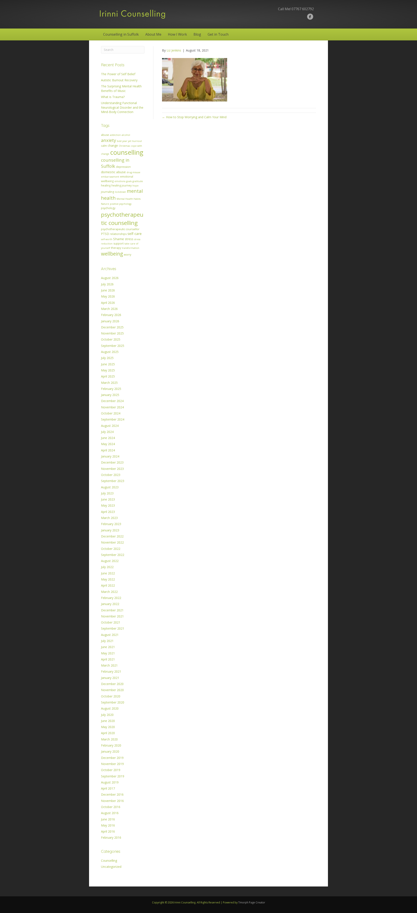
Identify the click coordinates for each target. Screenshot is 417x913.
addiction (115, 134)
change (113, 145)
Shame (118, 239)
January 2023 (110, 530)
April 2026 (108, 303)
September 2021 (112, 628)
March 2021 (109, 665)
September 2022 (112, 555)
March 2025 (109, 383)
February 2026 (111, 315)
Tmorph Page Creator (251, 902)
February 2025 (111, 389)
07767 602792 (302, 9)
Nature (105, 203)
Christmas (124, 145)
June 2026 (108, 290)
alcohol (126, 134)
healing (106, 185)
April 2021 (108, 659)
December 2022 (112, 536)
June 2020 (108, 721)
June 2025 (108, 364)
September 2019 (112, 776)
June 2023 (108, 499)
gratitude (137, 181)
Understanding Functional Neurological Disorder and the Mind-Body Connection (122, 107)
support (118, 243)
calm (104, 146)
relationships (118, 234)
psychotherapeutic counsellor (120, 229)
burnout (137, 141)
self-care (134, 233)
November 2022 (112, 542)
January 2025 (110, 395)
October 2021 (110, 622)
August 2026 (110, 278)
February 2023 (111, 524)
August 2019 (110, 782)
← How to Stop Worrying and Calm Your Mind (194, 117)
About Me (153, 34)
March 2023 (109, 518)
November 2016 (112, 801)
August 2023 (110, 487)
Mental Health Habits (129, 198)
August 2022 (110, 561)
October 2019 (110, 770)
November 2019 (112, 764)
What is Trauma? (113, 97)
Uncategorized (111, 867)
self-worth (106, 239)
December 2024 (112, 401)
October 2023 (110, 475)
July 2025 (107, 358)
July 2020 (107, 715)
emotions (119, 181)
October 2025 (110, 339)
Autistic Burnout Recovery (119, 80)
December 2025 (112, 327)
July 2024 (107, 432)
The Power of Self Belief (118, 74)
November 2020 (112, 690)
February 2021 (111, 671)
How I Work (177, 34)
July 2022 (107, 567)
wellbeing (112, 253)
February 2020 (111, 745)
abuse (105, 135)
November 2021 (112, 616)
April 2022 (108, 585)
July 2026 (107, 284)
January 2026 (110, 321)
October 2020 (110, 696)
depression (123, 167)
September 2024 (112, 419)
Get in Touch (218, 34)
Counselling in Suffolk (121, 34)
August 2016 (110, 813)
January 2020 (110, 751)
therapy (116, 248)
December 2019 (112, 758)
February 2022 (111, 598)
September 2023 (112, 481)
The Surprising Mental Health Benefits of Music (121, 88)
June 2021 (108, 647)
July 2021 (107, 641)
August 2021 (110, 635)
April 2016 (108, 831)
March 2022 (109, 592)
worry (127, 254)
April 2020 (108, 733)
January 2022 (110, 604)
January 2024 (110, 456)
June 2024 (108, 438)
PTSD (105, 234)
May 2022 (108, 579)
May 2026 (108, 296)
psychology (108, 208)
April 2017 (108, 788)
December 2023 (112, 462)
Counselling (109, 860)
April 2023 (108, 512)
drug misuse (133, 172)
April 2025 (108, 376)
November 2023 (112, 469)
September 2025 (112, 346)
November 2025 (112, 333)
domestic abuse (113, 172)
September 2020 (112, 702)
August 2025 (110, 352)
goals (129, 181)
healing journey (121, 185)
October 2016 (110, 807)
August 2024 (110, 426)
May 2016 (108, 825)
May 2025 (108, 370)
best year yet (124, 141)
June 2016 (108, 819)
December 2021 (112, 610)
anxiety (108, 140)
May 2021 (108, 653)
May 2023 (108, 505)
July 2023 (107, 493)
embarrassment (110, 176)
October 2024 (110, 413)
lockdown (120, 191)
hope (135, 185)
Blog (197, 34)
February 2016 (111, 837)
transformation (130, 247)
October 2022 (110, 549)
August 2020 (110, 708)
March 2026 (109, 309)
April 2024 (108, 450)
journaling (107, 192)
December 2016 (112, 794)
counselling (126, 152)
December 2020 (112, 684)
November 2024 (112, 407)
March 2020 (109, 739)
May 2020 (108, 727)
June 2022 (108, 573)
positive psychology (120, 203)
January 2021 (110, 678)
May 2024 (108, 444)
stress (129, 239)
